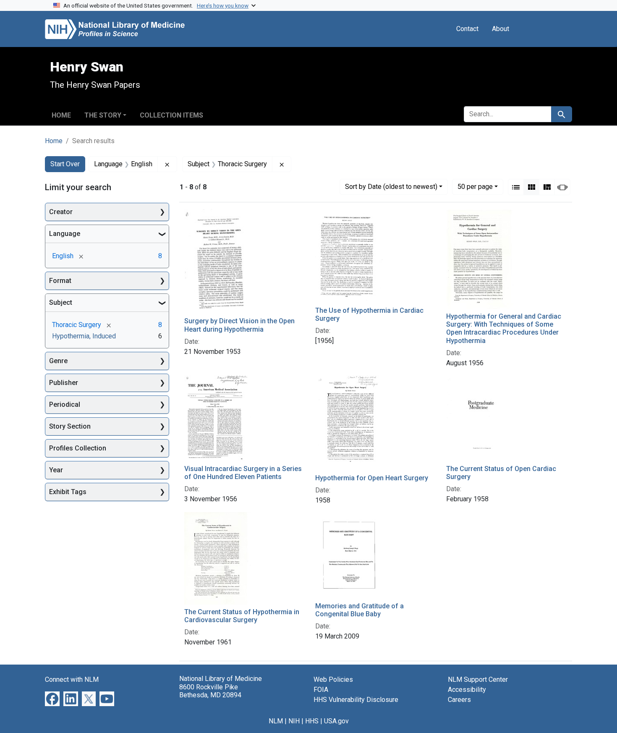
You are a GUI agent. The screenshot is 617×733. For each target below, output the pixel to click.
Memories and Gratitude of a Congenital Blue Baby (359, 610)
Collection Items (171, 115)
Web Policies (333, 679)
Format (60, 281)
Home (61, 115)
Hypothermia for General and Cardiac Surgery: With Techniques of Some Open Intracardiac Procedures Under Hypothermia (503, 328)
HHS (312, 721)
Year (56, 470)
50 (475, 186)
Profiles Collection (77, 448)
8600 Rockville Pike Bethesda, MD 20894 (210, 691)
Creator (61, 212)
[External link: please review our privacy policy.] (52, 698)
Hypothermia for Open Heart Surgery (371, 478)
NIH (294, 721)
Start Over (65, 164)
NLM (276, 721)
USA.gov (336, 721)
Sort (391, 187)
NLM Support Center (478, 679)
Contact (467, 29)
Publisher (63, 383)
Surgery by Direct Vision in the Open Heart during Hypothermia (239, 325)
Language (64, 234)
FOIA (321, 690)
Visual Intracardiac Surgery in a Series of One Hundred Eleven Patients (243, 473)
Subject (60, 302)
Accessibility (467, 690)
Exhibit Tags (67, 492)
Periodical (64, 404)
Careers (459, 700)
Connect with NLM (72, 679)
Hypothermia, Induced (84, 336)
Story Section (70, 426)
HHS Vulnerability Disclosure (356, 700)
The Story (102, 115)
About (500, 29)
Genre (58, 361)
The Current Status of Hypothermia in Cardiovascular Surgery (241, 616)
